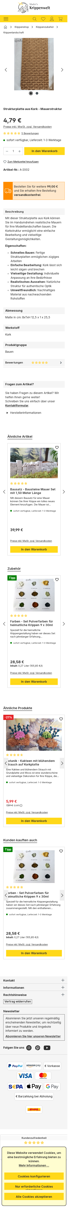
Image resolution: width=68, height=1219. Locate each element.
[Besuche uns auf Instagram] (29, 1051)
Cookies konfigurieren (33, 1176)
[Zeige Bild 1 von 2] (31, 93)
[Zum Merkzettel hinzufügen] (54, 447)
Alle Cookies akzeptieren (33, 1196)
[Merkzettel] (43, 18)
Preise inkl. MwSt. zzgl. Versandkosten (27, 126)
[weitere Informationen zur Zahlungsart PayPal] (14, 1070)
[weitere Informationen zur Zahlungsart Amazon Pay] (32, 1070)
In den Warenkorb (44, 151)
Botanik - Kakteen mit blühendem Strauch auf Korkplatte (30, 762)
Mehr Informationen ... (33, 1165)
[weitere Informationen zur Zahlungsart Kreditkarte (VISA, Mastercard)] (24, 1080)
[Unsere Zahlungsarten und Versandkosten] (33, 1114)
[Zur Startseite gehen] (34, 7)
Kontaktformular (16, 405)
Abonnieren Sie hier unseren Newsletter (25, 1038)
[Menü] (7, 18)
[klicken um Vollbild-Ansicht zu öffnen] (34, 64)
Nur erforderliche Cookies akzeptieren (33, 1187)
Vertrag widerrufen (17, 1001)
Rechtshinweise (15, 995)
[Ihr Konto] (52, 18)
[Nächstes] (62, 69)
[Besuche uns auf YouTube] (47, 1051)
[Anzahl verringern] (6, 151)
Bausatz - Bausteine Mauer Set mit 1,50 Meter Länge (30, 491)
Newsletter (11, 1011)
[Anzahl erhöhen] (19, 151)
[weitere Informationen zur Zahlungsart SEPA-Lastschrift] (15, 1091)
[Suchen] (34, 18)
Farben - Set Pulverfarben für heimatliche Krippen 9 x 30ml (31, 623)
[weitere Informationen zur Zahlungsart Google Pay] (51, 1091)
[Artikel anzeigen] (32, 463)
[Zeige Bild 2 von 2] (37, 93)
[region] (34, 71)
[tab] (34, 211)
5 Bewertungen (30, 133)
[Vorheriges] (5, 69)
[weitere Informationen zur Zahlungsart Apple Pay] (33, 1091)
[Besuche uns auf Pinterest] (38, 1051)
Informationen (13, 987)
